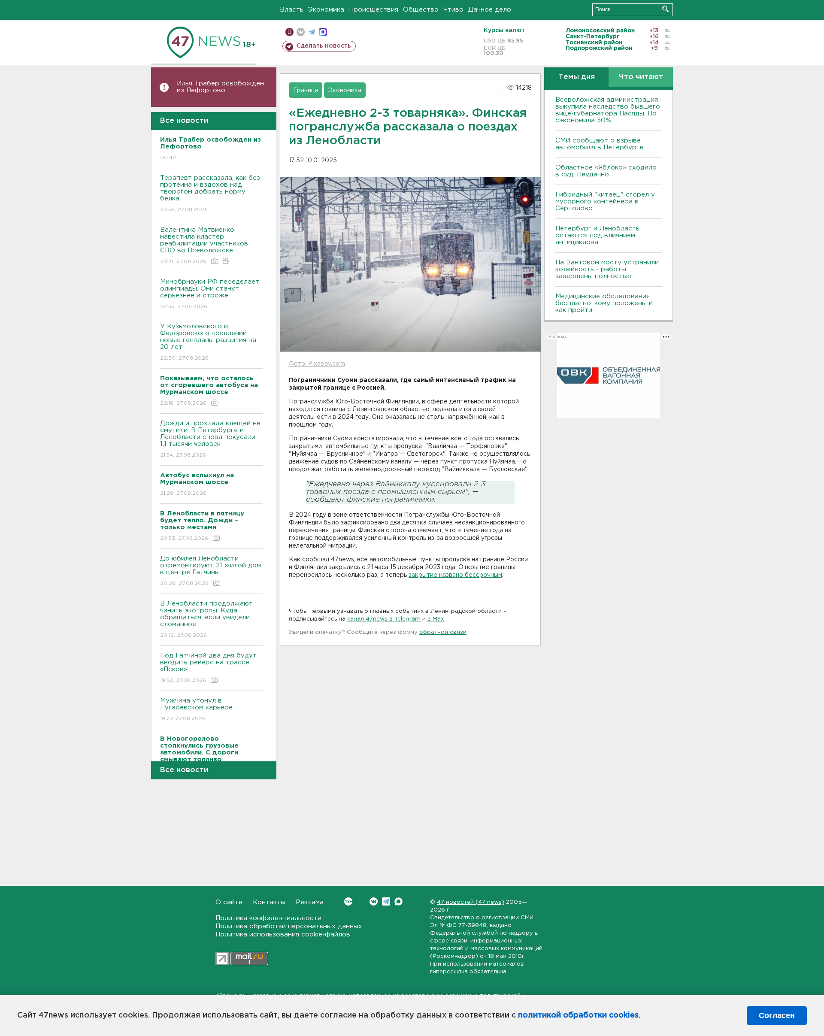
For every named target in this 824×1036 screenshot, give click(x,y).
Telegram (386, 901)
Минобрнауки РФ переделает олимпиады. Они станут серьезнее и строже (209, 294)
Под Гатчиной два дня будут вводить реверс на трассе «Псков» (208, 668)
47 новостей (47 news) (470, 902)
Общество (421, 9)
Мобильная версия (289, 32)
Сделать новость (324, 45)
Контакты (269, 902)
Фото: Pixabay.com (316, 364)
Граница (305, 90)
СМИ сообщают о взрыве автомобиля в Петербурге (599, 144)
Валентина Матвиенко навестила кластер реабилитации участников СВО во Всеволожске (204, 245)
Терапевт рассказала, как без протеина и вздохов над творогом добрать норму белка (210, 193)
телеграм (312, 32)
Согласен (777, 1015)
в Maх (435, 619)
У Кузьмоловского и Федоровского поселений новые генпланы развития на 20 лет (208, 342)
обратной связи (443, 632)
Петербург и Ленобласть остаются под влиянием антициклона (597, 235)
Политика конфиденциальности (268, 918)
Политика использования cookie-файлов (282, 934)
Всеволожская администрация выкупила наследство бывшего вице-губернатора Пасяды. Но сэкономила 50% (607, 110)
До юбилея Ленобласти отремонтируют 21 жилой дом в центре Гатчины (210, 571)
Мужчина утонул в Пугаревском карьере (197, 709)
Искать (665, 9)
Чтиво (453, 9)
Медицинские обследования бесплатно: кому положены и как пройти (604, 303)
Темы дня (576, 77)
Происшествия (373, 9)
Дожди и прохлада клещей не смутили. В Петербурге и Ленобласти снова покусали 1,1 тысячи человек (210, 439)
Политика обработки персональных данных (288, 926)
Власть (291, 9)
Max (398, 901)
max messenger (323, 32)
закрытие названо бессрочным (455, 575)
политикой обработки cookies (578, 1015)
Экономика (326, 9)
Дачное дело (489, 9)
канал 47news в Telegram (384, 619)
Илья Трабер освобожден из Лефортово (220, 87)
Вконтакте (374, 901)
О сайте (228, 902)
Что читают (641, 77)
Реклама (310, 902)
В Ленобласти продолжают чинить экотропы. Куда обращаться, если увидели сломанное (206, 619)
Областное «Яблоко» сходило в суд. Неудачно (606, 171)
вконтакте (301, 32)
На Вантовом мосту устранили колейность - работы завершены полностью (607, 269)
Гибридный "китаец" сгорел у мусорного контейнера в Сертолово (605, 201)
